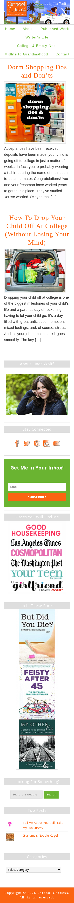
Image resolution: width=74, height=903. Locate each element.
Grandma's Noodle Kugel (40, 835)
